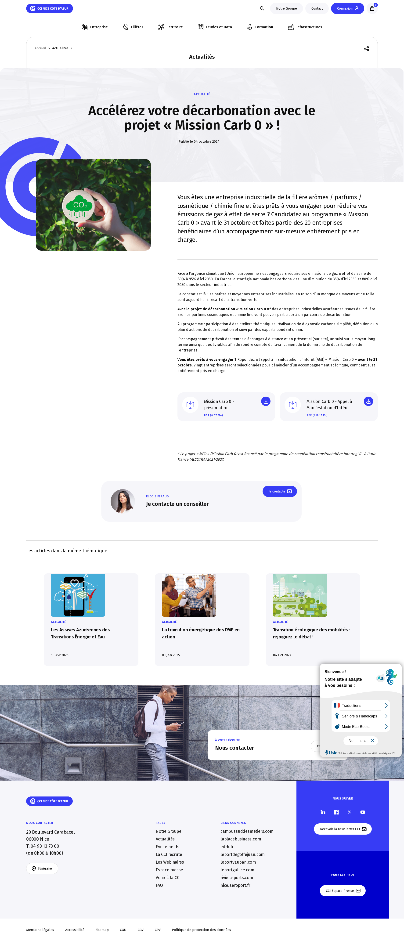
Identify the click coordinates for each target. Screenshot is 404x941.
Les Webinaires (170, 862)
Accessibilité (74, 930)
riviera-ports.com (236, 877)
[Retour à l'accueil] (49, 8)
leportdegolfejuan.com (242, 854)
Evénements (167, 846)
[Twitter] (349, 812)
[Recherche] (262, 8)
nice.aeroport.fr (235, 885)
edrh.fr (227, 846)
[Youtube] (363, 812)
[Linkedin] (323, 812)
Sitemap (102, 930)
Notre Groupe (168, 831)
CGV (141, 930)
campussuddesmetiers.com (247, 831)
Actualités (60, 48)
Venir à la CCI (168, 877)
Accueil (40, 48)
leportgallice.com (237, 869)
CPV (158, 930)
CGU (123, 930)
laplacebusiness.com (240, 839)
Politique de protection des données (201, 930)
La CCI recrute (169, 854)
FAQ (159, 885)
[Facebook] (336, 812)
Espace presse (169, 869)
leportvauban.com (238, 862)
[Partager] (366, 48)
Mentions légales (40, 930)
